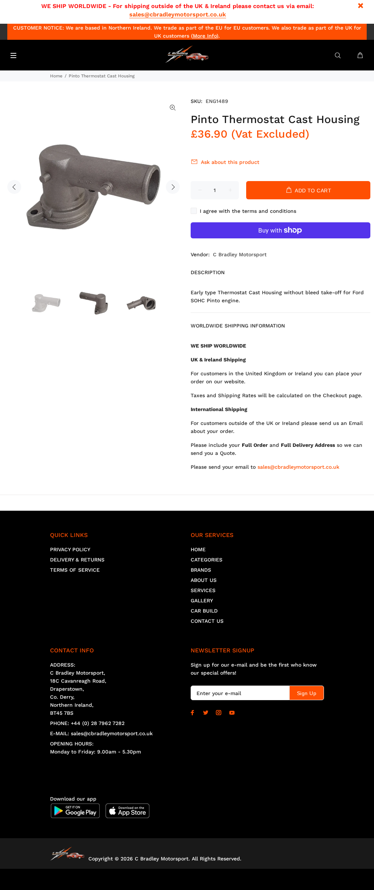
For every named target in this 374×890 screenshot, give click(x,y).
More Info (205, 36)
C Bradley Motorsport (240, 254)
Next (173, 187)
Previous (14, 187)
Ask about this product (230, 162)
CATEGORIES (206, 560)
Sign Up (306, 693)
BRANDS (201, 570)
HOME (198, 549)
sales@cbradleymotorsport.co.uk (177, 14)
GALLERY (202, 600)
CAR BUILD (204, 611)
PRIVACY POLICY (70, 549)
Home (56, 75)
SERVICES (203, 590)
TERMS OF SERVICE (75, 570)
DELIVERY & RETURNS (77, 560)
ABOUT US (204, 580)
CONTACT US (207, 621)
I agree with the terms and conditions (248, 211)
